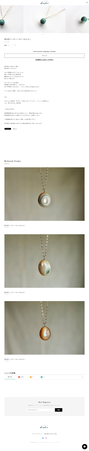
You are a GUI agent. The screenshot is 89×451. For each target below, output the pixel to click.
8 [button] (47, 34)
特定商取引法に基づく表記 (50, 433)
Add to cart (44, 55)
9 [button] (48, 34)
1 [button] (39, 34)
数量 (5, 45)
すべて (10, 377)
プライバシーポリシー (37, 433)
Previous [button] (2, 19)
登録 (59, 410)
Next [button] (86, 19)
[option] (44, 19)
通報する (15, 128)
